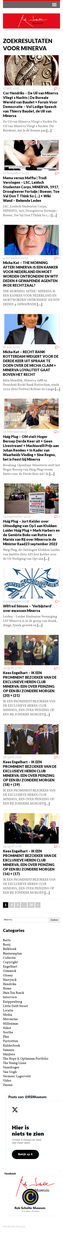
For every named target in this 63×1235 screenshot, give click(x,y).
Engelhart (10, 967)
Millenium (10, 1024)
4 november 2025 (15, 258)
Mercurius (10, 1019)
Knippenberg (12, 1002)
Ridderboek (11, 1046)
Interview (10, 997)
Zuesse (8, 1085)
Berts (6, 940)
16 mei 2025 (11, 347)
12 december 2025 (16, 173)
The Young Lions (14, 1063)
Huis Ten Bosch (13, 993)
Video (7, 1081)
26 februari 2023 (15, 432)
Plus (6, 1037)
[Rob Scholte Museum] (31, 21)
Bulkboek (9, 949)
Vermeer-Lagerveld (17, 1076)
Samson (8, 1050)
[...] (48, 131)
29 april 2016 (12, 668)
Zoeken (54, 920)
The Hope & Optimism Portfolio (25, 1059)
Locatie (8, 1010)
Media (7, 1015)
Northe (8, 1032)
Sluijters (9, 1054)
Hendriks (9, 984)
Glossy (8, 975)
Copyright (10, 962)
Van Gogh (10, 1072)
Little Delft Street (15, 1006)
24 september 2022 (17, 517)
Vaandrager (11, 1067)
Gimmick (9, 971)
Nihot (7, 1028)
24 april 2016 (12, 846)
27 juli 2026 (11, 88)
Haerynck (10, 980)
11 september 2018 (16, 601)
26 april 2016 (12, 757)
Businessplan (12, 954)
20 (31, 905)
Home (7, 989)
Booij (6, 945)
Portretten (10, 1041)
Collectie (9, 958)
